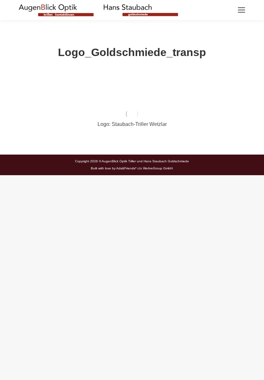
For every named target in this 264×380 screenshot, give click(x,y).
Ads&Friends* (126, 168)
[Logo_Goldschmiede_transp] (132, 114)
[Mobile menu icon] (241, 10)
